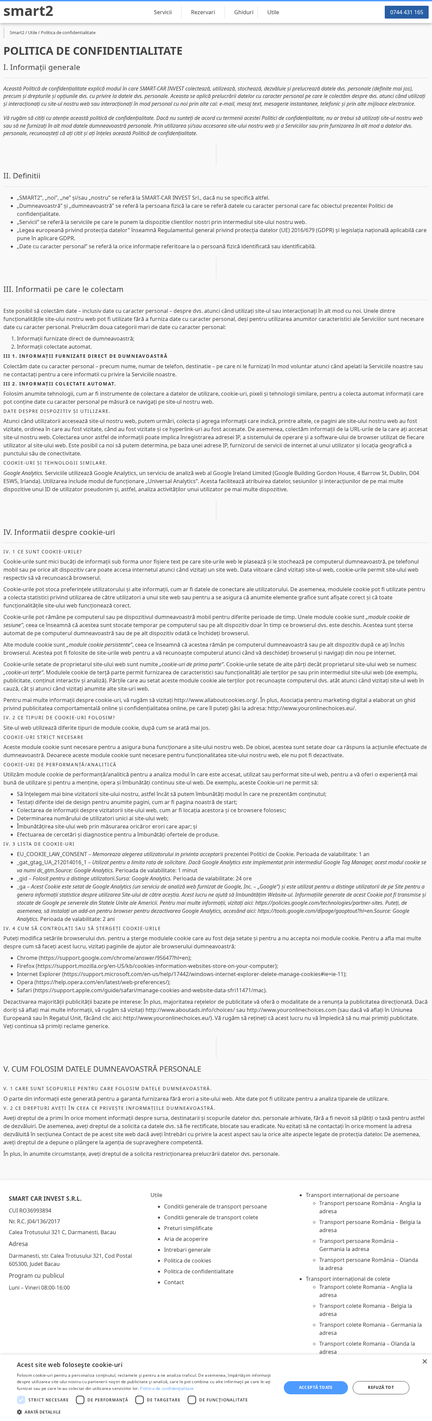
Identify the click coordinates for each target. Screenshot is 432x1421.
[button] (145, 1412)
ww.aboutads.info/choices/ (200, 1010)
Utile (273, 12)
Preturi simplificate (188, 1228)
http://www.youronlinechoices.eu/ (311, 708)
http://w (155, 1010)
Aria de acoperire (186, 1239)
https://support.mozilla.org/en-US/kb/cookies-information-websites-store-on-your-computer (156, 966)
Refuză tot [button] (381, 1387)
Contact (174, 1282)
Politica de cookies (187, 1260)
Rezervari (203, 12)
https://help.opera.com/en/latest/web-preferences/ (101, 982)
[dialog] (216, 1387)
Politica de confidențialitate (167, 1388)
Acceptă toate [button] (316, 1387)
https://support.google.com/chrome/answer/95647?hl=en (114, 958)
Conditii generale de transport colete (211, 1217)
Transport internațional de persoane (352, 1195)
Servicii (163, 12)
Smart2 (28, 10)
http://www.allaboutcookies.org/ (216, 700)
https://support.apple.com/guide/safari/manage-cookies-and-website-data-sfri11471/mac (149, 990)
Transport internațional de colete (348, 1278)
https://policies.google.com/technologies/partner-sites (318, 902)
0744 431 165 (406, 12)
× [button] (424, 1361)
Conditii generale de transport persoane (215, 1206)
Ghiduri (243, 12)
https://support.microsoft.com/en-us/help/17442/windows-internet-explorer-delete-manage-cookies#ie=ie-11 (204, 974)
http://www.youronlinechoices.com (291, 1010)
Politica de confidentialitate (199, 1271)
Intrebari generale (187, 1249)
